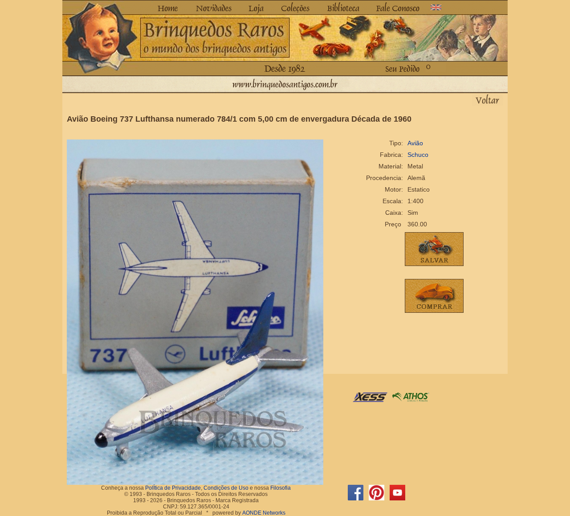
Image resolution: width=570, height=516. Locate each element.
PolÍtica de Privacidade (173, 488)
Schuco (417, 154)
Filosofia (280, 488)
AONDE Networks (263, 513)
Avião (415, 143)
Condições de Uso (226, 488)
